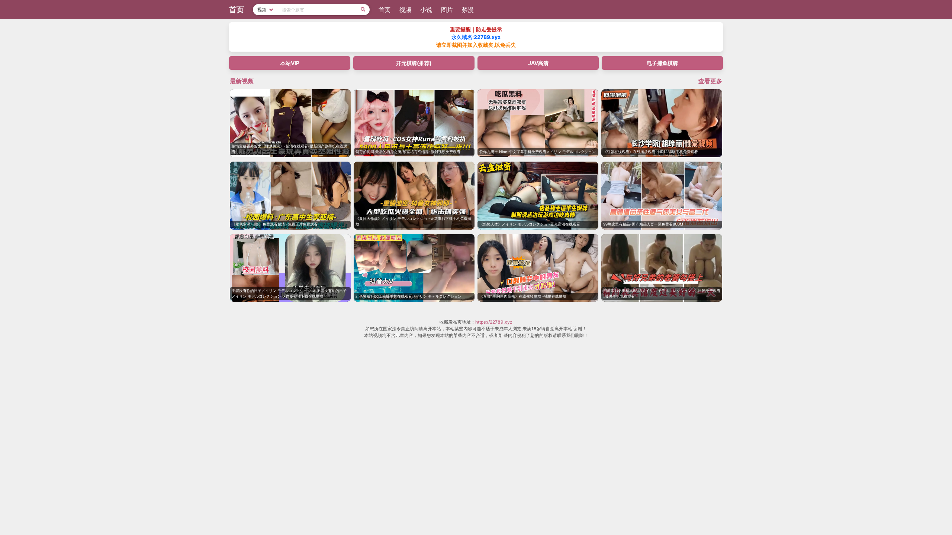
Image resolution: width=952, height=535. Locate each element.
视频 (405, 9)
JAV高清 (538, 63)
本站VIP (289, 63)
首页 (384, 9)
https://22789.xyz (493, 322)
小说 (426, 9)
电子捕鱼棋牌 (662, 63)
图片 (447, 9)
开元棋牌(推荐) (414, 63)
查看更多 (710, 81)
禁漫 (468, 9)
